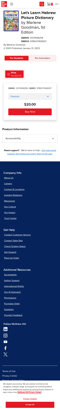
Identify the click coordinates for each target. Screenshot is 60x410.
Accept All (30, 405)
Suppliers (9, 309)
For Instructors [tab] (42, 58)
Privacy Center (9, 376)
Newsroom (9, 201)
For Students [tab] (16, 58)
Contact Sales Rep (13, 240)
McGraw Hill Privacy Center (29, 392)
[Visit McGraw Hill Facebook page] (5, 348)
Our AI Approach (12, 292)
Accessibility (13, 138)
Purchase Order (12, 304)
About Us (8, 178)
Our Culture (10, 207)
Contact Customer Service (17, 235)
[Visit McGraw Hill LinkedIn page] (5, 329)
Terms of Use (8, 371)
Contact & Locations (14, 189)
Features (14, 96)
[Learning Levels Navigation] (11, 4)
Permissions (10, 298)
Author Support (12, 280)
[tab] (14, 74)
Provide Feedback (13, 315)
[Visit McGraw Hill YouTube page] (5, 341)
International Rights (14, 286)
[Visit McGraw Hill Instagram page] (5, 335)
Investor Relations (13, 195)
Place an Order (11, 258)
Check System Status (14, 246)
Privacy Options (30, 399)
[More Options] (57, 4)
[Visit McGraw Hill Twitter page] (5, 354)
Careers (8, 184)
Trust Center (10, 218)
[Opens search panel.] (41, 4)
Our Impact (9, 212)
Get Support (10, 252)
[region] (30, 395)
